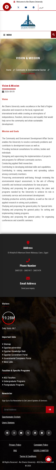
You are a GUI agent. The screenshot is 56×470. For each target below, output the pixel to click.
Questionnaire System (11, 417)
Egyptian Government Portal (15, 355)
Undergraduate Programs (14, 381)
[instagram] (14, 433)
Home (8, 70)
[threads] (49, 433)
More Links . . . (9, 362)
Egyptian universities (12, 347)
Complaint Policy (41, 445)
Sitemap (7, 344)
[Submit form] (50, 409)
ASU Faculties (9, 377)
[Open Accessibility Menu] (7, 7)
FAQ (15, 450)
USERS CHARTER (41, 450)
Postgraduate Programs (13, 385)
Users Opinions (8, 422)
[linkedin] (35, 433)
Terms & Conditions (28, 456)
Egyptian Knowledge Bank (14, 351)
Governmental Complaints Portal (17, 358)
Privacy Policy (15, 445)
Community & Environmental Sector (31, 70)
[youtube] (21, 433)
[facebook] (7, 433)
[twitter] (28, 433)
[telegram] (42, 433)
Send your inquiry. (28, 288)
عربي (41, 7)
